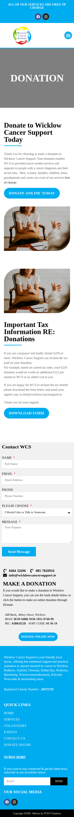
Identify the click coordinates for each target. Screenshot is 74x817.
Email (7, 473)
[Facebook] (38, 16)
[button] (68, 35)
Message (10, 522)
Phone (7, 489)
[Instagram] (45, 16)
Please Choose (16, 505)
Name (7, 457)
